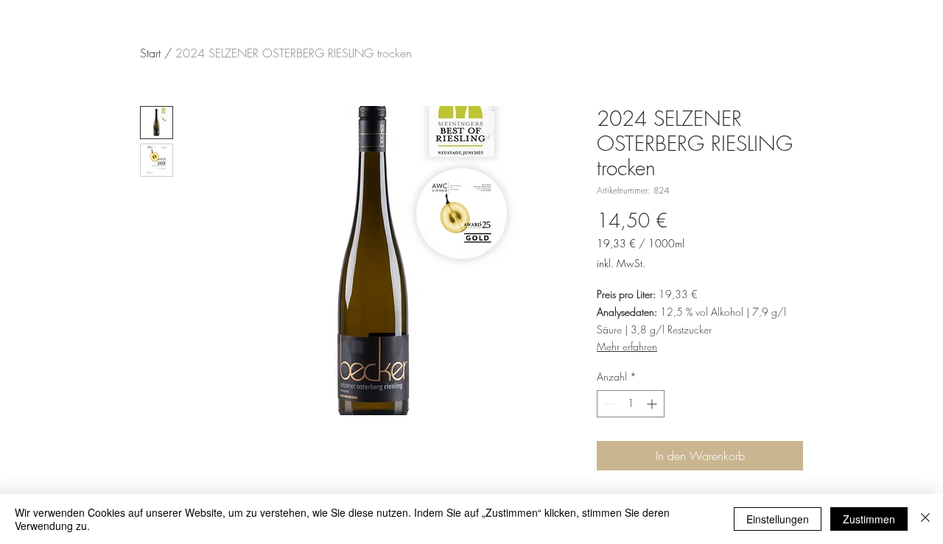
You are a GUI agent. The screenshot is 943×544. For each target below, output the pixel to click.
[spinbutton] (630, 404)
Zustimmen (869, 519)
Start (150, 53)
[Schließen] (925, 519)
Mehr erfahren (627, 346)
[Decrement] (608, 404)
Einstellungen (777, 519)
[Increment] (653, 404)
